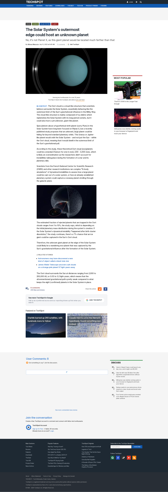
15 (113, 389)
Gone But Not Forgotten (88, 459)
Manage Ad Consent (69, 476)
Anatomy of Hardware (88, 457)
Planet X (75, 129)
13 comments (135, 125)
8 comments (61, 44)
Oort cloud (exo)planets (82, 149)
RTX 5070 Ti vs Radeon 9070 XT (57, 455)
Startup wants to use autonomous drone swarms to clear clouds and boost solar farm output (128, 389)
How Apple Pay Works (54, 452)
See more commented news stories (66, 410)
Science (35, 24)
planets (55, 24)
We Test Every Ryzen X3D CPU (57, 449)
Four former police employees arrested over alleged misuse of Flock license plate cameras (128, 396)
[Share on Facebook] (105, 289)
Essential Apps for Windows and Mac (58, 466)
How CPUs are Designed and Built (91, 446)
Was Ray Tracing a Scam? (55, 446)
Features (49, 5)
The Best (70, 5)
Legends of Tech (86, 449)
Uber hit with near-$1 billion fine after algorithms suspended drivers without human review (127, 374)
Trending (29, 5)
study (53, 149)
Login (131, 2)
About (27, 476)
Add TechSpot (74, 44)
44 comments (135, 97)
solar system (45, 24)
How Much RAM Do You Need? (57, 458)
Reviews (39, 5)
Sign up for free (37, 429)
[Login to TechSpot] (29, 428)
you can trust (80, 100)
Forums (104, 5)
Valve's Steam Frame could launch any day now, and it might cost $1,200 (128, 368)
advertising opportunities (63, 485)
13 (113, 382)
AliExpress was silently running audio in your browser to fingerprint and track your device (128, 382)
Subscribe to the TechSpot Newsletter (122, 443)
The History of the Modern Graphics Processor (89, 466)
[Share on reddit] (100, 289)
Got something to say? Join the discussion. (43, 363)
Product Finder (92, 5)
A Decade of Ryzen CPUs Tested (91, 462)
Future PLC (45, 485)
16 (113, 369)
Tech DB (80, 5)
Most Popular (122, 78)
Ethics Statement (36, 476)
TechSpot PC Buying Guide (55, 460)
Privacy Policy (57, 476)
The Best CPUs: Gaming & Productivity (59, 463)
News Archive (30, 466)
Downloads (59, 5)
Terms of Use (47, 476)
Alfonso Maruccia (33, 44)
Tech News (29, 446)
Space (28, 24)
